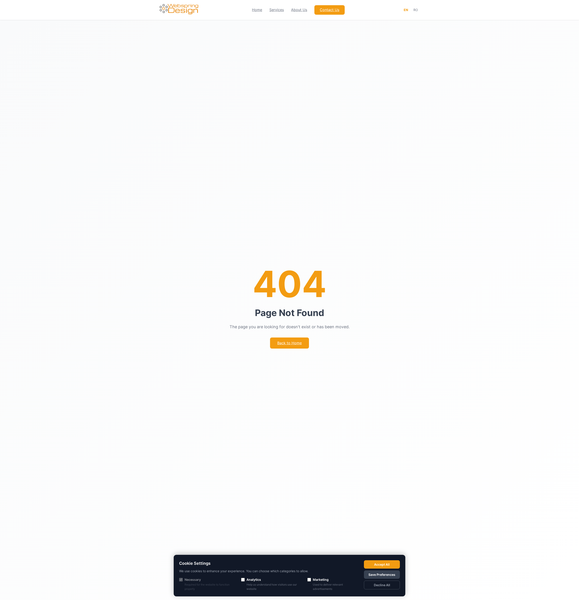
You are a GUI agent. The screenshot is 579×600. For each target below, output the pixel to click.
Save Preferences (381, 575)
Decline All (382, 585)
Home (257, 9)
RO (415, 10)
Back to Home (289, 343)
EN (406, 10)
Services (276, 9)
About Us (299, 9)
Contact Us (329, 9)
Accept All (382, 564)
